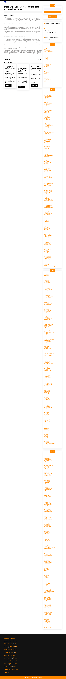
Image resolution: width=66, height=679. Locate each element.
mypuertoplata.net (47, 288)
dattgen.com (46, 186)
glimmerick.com (47, 113)
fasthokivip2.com (47, 502)
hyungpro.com (46, 518)
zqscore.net (46, 564)
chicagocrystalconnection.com (49, 443)
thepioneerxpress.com (48, 289)
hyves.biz (45, 427)
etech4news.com (47, 193)
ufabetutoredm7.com (47, 621)
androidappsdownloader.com (49, 332)
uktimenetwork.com (47, 94)
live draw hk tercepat (47, 67)
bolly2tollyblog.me (47, 433)
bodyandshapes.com (47, 258)
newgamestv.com (47, 525)
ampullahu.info (46, 400)
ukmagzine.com (47, 481)
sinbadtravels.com (47, 480)
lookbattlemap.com (47, 490)
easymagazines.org (47, 578)
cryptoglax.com (46, 126)
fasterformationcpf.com (48, 488)
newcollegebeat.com (47, 116)
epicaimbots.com (47, 192)
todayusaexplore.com (48, 96)
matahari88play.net (47, 510)
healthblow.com (47, 334)
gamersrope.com (47, 476)
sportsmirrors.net (47, 527)
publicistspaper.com (47, 249)
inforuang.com (46, 356)
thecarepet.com (47, 458)
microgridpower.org (47, 583)
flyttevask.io (46, 435)
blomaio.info (46, 408)
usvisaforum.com (47, 119)
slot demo (6, 652)
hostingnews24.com (47, 208)
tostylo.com (46, 494)
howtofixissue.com (47, 290)
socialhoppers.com (47, 345)
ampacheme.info (47, 399)
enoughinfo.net (46, 428)
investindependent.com (48, 213)
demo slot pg (46, 59)
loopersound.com (47, 123)
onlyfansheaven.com (47, 349)
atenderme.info (46, 404)
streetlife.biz (46, 426)
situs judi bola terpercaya (48, 51)
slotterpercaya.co (47, 597)
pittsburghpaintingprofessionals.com (50, 589)
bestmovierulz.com (47, 120)
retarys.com (46, 487)
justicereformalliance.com (48, 125)
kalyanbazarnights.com (48, 312)
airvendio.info (46, 392)
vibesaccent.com (47, 102)
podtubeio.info (46, 411)
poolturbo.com (46, 389)
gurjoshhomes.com (47, 133)
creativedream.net (47, 346)
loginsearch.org (47, 419)
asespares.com (46, 178)
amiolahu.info (46, 398)
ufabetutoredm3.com (47, 620)
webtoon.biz (46, 516)
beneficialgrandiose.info (48, 407)
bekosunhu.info (47, 406)
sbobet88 (6, 669)
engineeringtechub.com (48, 531)
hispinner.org (46, 326)
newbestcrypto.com (47, 497)
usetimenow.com (47, 333)
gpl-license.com (47, 201)
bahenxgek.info (46, 467)
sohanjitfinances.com (47, 599)
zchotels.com (46, 229)
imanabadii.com (47, 444)
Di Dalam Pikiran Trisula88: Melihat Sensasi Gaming (36, 68)
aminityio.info (46, 397)
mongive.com (46, 323)
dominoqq (9, 663)
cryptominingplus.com (48, 504)
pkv (45, 71)
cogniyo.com (46, 577)
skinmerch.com (46, 118)
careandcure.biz (47, 576)
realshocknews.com (47, 552)
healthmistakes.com (47, 554)
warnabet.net (46, 430)
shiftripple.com (46, 596)
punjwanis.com (46, 454)
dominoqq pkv (46, 78)
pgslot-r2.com (46, 227)
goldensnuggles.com (47, 489)
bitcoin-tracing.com (47, 257)
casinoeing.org (46, 423)
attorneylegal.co (47, 533)
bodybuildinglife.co (47, 548)
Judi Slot (11, 15)
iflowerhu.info (46, 442)
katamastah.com (47, 563)
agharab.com (46, 163)
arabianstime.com (47, 179)
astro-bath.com (46, 156)
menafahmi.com (47, 219)
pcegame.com (46, 226)
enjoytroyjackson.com (48, 191)
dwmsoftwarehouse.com (48, 190)
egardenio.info (46, 568)
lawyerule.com (46, 382)
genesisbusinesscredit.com (48, 355)
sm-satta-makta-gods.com (48, 237)
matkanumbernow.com (48, 303)
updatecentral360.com (48, 562)
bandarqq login (13, 657)
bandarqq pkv (7, 672)
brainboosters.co (47, 104)
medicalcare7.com (47, 319)
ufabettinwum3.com (47, 615)
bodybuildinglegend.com (48, 375)
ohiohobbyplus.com (47, 127)
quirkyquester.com (47, 593)
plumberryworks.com (47, 590)
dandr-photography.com (48, 377)
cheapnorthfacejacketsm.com (49, 132)
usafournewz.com (47, 98)
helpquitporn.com (47, 206)
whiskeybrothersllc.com (48, 626)
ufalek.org (46, 545)
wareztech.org (46, 482)
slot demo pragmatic (10, 649)
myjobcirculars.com (47, 304)
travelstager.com (47, 367)
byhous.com (46, 436)
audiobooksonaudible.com (48, 255)
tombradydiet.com (47, 134)
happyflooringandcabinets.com (49, 547)
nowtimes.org (46, 422)
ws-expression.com (47, 228)
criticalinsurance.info (47, 327)
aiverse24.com (46, 252)
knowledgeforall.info (47, 341)
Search (53, 5)
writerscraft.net (46, 338)
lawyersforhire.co (47, 508)
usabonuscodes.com (47, 236)
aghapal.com (46, 157)
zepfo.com (46, 230)
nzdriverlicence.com (47, 223)
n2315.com (46, 347)
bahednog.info (46, 466)
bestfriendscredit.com (48, 153)
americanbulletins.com (48, 177)
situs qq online (46, 52)
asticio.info (46, 567)
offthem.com (46, 279)
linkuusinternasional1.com (48, 141)
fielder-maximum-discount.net (49, 353)
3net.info (45, 147)
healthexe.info (46, 393)
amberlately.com (47, 105)
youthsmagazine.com (47, 512)
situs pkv (45, 49)
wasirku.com (46, 386)
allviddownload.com (47, 294)
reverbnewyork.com (47, 117)
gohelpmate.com (47, 335)
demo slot (46, 58)
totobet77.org (46, 608)
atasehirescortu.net (47, 530)
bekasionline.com (47, 282)
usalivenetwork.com (47, 472)
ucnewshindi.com (47, 474)
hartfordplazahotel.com (48, 437)
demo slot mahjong (47, 64)
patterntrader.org (47, 556)
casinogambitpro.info (47, 461)
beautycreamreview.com (48, 183)
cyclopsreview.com (47, 185)
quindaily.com (46, 250)
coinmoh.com (46, 184)
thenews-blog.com (47, 234)
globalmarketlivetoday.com (48, 200)
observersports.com (47, 503)
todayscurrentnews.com (48, 606)
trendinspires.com (47, 368)
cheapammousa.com (47, 164)
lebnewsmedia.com (47, 139)
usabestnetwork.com (47, 483)
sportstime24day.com (48, 520)
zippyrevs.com (46, 302)
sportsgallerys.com (47, 526)
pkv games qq (9, 661)
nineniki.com (46, 317)
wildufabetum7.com (47, 627)
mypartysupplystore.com (48, 109)
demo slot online (47, 50)
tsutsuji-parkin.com (47, 162)
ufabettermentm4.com (48, 612)
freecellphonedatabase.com (49, 475)
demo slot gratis (47, 56)
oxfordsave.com (47, 498)
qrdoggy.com (46, 549)
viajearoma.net (46, 161)
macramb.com (46, 360)
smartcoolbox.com (47, 598)
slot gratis (46, 60)
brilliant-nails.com (47, 376)
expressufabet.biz (47, 287)
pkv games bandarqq (47, 65)
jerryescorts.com (47, 532)
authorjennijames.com (48, 160)
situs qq (45, 73)
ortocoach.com (46, 586)
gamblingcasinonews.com (48, 296)
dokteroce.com (46, 378)
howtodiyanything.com (48, 211)
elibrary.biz (46, 154)
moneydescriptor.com (48, 511)
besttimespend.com (47, 575)
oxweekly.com (46, 362)
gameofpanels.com (47, 331)
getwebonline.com (47, 348)
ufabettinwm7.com (47, 614)
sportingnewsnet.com (48, 519)
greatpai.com (46, 169)
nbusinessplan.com (47, 283)
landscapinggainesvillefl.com (49, 215)
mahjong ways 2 (11, 652)
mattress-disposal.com (48, 546)
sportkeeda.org (46, 574)
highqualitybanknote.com (48, 207)
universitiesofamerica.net (48, 297)
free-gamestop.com (47, 479)
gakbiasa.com (46, 441)
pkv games (11, 643)
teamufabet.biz (46, 291)
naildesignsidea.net (47, 168)
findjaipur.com (46, 111)
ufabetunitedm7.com (47, 618)
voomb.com (46, 534)
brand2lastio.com (47, 342)
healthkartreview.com (48, 205)
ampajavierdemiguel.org (48, 103)
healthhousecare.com (47, 204)
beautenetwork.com (47, 256)
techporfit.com (46, 281)
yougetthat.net (46, 495)
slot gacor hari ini (10, 644)
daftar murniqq (10, 655)
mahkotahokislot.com (48, 542)
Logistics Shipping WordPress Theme (30, 677)
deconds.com (46, 264)
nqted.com (46, 222)
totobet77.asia (46, 607)
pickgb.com (46, 553)
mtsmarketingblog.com (48, 384)
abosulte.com (46, 251)
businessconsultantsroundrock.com (50, 259)
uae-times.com (46, 274)
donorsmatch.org (47, 421)
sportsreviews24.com (48, 538)
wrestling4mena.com (47, 340)
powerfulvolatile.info (47, 412)
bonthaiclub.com (47, 135)
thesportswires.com (47, 517)
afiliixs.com (46, 175)
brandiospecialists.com (48, 318)
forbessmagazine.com (48, 199)
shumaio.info (46, 414)
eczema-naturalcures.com (48, 155)
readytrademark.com (47, 242)
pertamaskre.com (47, 468)
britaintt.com (46, 263)
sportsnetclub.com (47, 496)
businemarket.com (47, 509)
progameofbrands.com (48, 298)
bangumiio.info (46, 405)
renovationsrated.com (48, 243)
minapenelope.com (47, 124)
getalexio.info (46, 570)
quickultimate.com (47, 592)
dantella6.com (46, 309)
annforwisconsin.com (48, 110)
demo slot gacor (47, 57)
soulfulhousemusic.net (48, 600)
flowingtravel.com (47, 316)
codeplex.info (46, 148)
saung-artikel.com (47, 501)
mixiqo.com (46, 584)
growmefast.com (47, 541)
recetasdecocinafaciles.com (49, 167)
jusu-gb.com (46, 457)
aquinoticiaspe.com (47, 505)
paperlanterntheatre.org (48, 170)
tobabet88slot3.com (47, 605)
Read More (9, 86)
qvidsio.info (46, 413)
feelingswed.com (47, 197)
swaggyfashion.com (47, 371)
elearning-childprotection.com (49, 339)
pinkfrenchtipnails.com (48, 524)
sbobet (8, 643)
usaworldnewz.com (47, 95)
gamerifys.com (46, 275)
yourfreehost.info (47, 131)
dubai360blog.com (47, 539)
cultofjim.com (46, 112)
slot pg (14, 646)
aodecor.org (46, 420)
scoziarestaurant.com (47, 244)
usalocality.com (47, 97)
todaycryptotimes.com (48, 235)
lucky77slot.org (47, 540)
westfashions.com (47, 364)
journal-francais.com (47, 379)
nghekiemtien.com (47, 385)
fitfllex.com (46, 354)
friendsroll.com (46, 142)
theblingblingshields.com (48, 523)
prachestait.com (47, 390)
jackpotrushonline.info (48, 473)
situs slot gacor (12, 641)
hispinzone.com (47, 311)
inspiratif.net (46, 276)
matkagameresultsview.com (49, 324)
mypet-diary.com (47, 361)
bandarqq (45, 82)
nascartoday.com (47, 221)
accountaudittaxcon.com (48, 571)
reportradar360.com (47, 370)
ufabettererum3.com (47, 611)
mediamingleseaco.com (48, 383)
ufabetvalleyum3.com (48, 622)
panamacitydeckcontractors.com (49, 363)
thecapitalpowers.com (48, 604)
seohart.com (46, 245)
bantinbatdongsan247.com (48, 465)
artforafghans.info (47, 391)
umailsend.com (46, 486)
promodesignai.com (47, 248)
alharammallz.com (47, 176)
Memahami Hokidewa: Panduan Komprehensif (53, 35)
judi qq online (46, 48)
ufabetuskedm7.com (47, 619)
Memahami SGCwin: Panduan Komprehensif (52, 32)
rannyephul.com (47, 369)
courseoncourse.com (47, 464)
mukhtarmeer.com (47, 220)
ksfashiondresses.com (48, 555)
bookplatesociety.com (48, 138)
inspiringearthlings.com (48, 212)
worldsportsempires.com (48, 561)
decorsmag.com (47, 295)
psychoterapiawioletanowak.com (49, 591)
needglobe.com (47, 585)
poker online (46, 72)
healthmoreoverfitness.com (49, 305)
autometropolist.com (47, 182)
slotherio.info (46, 415)
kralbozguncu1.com (47, 214)
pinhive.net (46, 429)
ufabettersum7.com (47, 613)
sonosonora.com (47, 140)
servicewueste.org (47, 301)
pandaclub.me (46, 434)
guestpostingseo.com (48, 460)
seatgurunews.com (47, 146)
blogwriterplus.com (47, 459)
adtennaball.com (47, 320)
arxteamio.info (46, 569)
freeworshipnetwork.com (48, 171)
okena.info (46, 149)
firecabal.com (46, 198)
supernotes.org (46, 560)
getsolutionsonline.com (48, 325)
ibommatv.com (46, 280)
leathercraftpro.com (47, 582)
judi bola (10, 669)
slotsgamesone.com (47, 310)
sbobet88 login (46, 66)
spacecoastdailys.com (48, 241)
